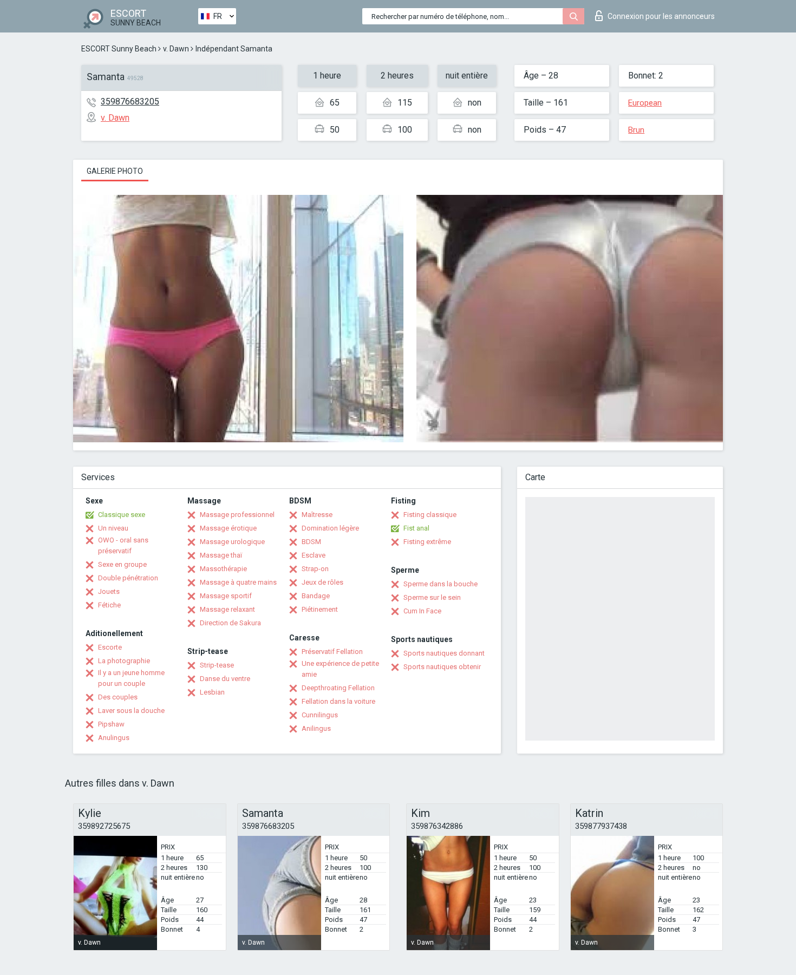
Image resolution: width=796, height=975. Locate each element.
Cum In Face (422, 611)
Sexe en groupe (122, 564)
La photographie (124, 661)
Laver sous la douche (131, 710)
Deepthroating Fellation (338, 688)
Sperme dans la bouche (440, 584)
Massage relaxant (227, 609)
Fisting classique (429, 515)
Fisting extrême (427, 542)
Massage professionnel (237, 515)
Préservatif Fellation (332, 651)
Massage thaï (221, 555)
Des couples (118, 697)
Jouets (109, 591)
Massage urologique (232, 542)
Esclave (313, 555)
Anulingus (113, 738)
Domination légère (330, 528)
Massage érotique (228, 528)
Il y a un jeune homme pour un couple (131, 678)
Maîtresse (317, 515)
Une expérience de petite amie (340, 668)
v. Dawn (176, 48)
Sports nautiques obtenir (442, 667)
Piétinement (320, 609)
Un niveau (113, 528)
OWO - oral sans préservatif (123, 545)
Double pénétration (128, 578)
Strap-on (315, 569)
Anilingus (316, 728)
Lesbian (212, 692)
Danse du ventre (225, 679)
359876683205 (130, 101)
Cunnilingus (320, 715)
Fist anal (416, 528)
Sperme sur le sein (432, 597)
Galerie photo (115, 171)
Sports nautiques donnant (444, 653)
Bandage (316, 596)
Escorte (110, 647)
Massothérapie (223, 569)
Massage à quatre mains (238, 582)
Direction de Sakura (230, 623)
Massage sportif (226, 596)
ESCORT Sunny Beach (118, 48)
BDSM (311, 542)
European (645, 103)
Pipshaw (111, 724)
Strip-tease (217, 665)
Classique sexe (121, 515)
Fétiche (109, 605)
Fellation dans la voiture (338, 701)
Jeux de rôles (322, 582)
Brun (636, 130)
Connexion (661, 16)
